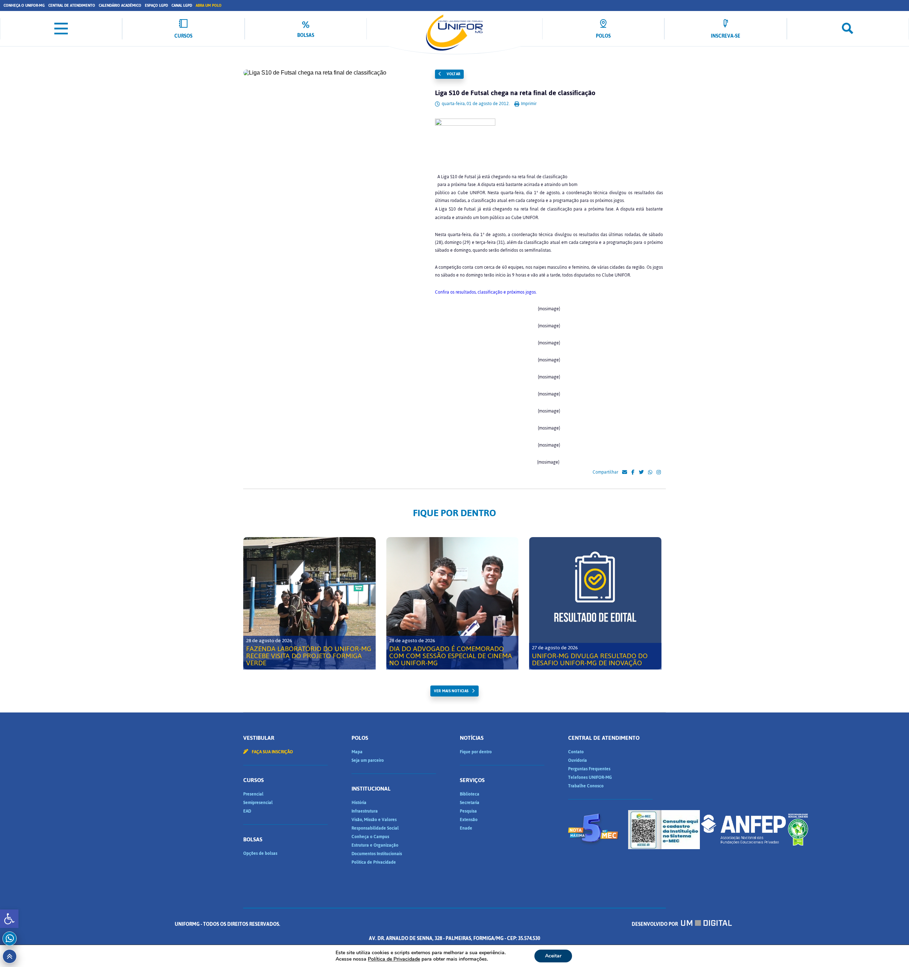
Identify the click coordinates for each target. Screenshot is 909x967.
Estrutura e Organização (375, 845)
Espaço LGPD (156, 5)
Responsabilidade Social (375, 828)
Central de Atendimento (71, 5)
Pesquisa (468, 811)
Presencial (253, 794)
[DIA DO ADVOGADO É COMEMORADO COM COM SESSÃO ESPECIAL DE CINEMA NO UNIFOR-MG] (452, 603)
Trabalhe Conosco (586, 786)
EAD (247, 811)
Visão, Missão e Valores (374, 819)
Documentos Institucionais (377, 853)
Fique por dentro (476, 752)
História (359, 802)
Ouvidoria (577, 760)
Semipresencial (258, 802)
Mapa (357, 752)
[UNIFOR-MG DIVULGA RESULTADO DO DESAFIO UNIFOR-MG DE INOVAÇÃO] (595, 603)
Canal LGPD (182, 5)
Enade (466, 828)
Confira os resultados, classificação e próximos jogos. (486, 292)
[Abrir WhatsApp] (891, 949)
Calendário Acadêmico (120, 5)
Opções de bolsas (260, 853)
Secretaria (469, 802)
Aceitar (553, 955)
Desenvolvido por (655, 924)
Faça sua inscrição (272, 752)
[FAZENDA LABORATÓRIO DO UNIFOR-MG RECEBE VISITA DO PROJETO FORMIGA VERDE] (309, 603)
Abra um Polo (209, 5)
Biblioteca (469, 794)
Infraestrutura (365, 811)
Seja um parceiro (368, 760)
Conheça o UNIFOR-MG (24, 5)
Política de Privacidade (374, 862)
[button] (9, 918)
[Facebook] (633, 472)
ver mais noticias (451, 691)
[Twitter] (641, 472)
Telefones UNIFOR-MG (590, 777)
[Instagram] (658, 472)
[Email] (624, 472)
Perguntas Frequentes (589, 769)
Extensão (469, 819)
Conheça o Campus (370, 836)
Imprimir (528, 103)
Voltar (453, 74)
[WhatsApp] (650, 472)
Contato (576, 752)
